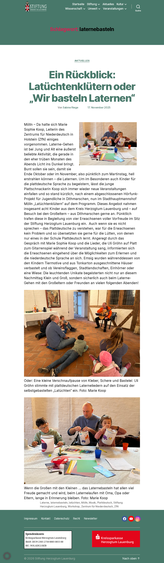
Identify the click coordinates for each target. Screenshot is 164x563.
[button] (7, 556)
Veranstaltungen (113, 8)
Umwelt (92, 8)
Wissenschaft (73, 8)
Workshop (74, 506)
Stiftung (92, 4)
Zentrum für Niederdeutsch (97, 506)
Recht (76, 518)
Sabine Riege (70, 107)
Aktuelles (108, 4)
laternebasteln (59, 502)
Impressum (30, 518)
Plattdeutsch (104, 502)
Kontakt (45, 518)
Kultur (120, 4)
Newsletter (90, 518)
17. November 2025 (99, 107)
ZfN (116, 506)
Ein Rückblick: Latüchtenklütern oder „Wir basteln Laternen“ (82, 86)
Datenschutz (61, 518)
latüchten (74, 502)
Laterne (44, 502)
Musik (92, 502)
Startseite (78, 4)
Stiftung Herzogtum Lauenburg (55, 558)
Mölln (84, 502)
